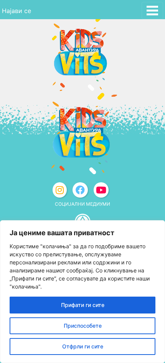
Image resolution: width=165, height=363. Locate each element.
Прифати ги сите (82, 305)
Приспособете (83, 325)
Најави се (16, 11)
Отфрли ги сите (82, 346)
